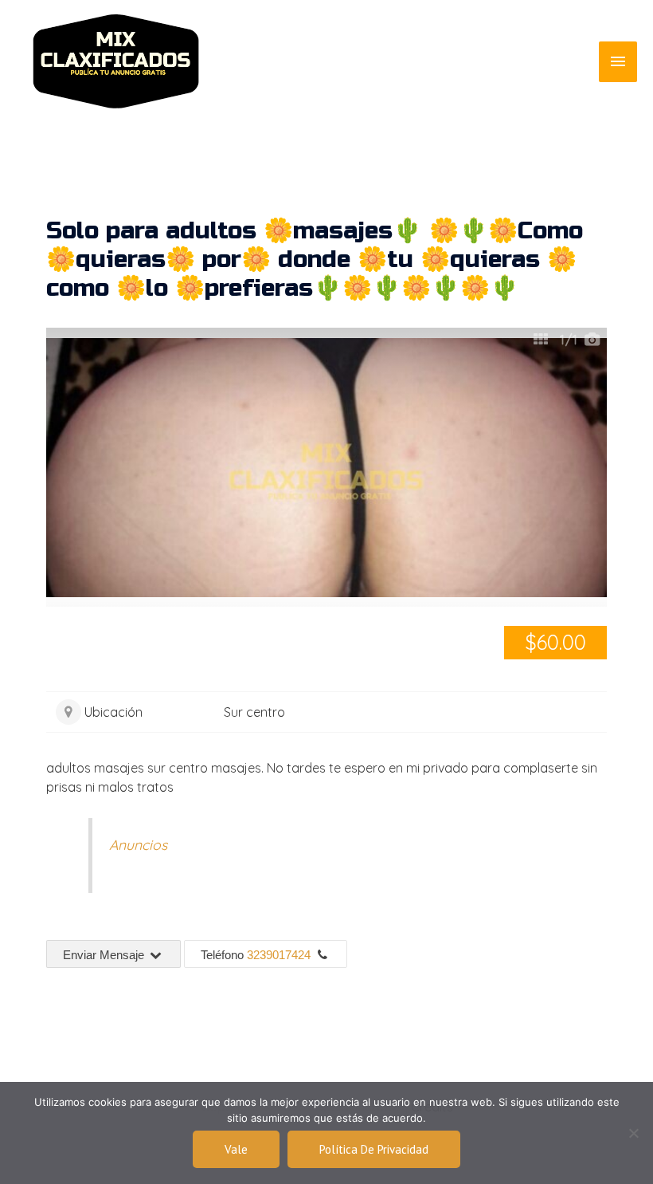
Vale (236, 1149)
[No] (633, 1133)
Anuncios (138, 844)
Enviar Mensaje (105, 955)
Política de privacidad (373, 1149)
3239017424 (279, 955)
